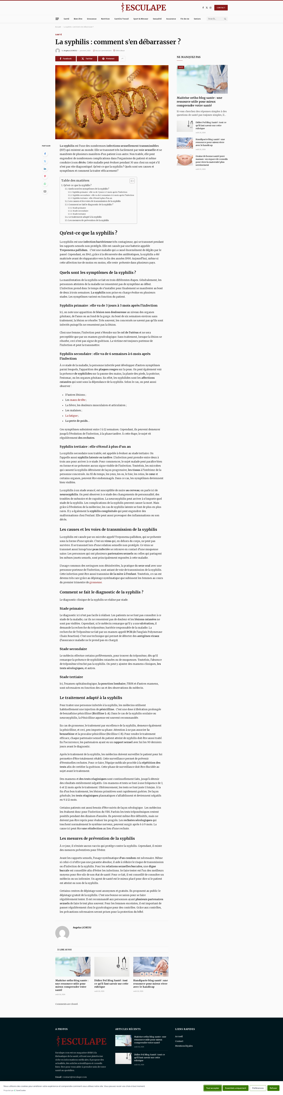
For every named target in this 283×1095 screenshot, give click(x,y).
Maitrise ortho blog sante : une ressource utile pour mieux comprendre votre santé (71, 985)
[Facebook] (45, 154)
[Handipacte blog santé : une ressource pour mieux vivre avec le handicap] (150, 967)
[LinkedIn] (45, 169)
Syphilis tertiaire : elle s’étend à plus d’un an (93, 198)
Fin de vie (185, 18)
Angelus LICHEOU (70, 50)
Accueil (58, 27)
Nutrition (105, 18)
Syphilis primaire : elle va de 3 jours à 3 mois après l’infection (99, 192)
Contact (179, 1041)
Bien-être (78, 18)
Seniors (197, 18)
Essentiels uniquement (235, 1088)
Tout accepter (212, 1088)
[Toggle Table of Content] (130, 180)
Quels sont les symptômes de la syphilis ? (89, 189)
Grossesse (91, 18)
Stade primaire (79, 208)
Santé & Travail (121, 18)
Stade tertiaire (79, 214)
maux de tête (78, 400)
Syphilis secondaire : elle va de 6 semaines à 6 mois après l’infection (103, 195)
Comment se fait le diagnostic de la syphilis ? (90, 204)
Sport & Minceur (140, 18)
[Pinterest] (45, 176)
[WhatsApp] (45, 184)
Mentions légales (184, 1046)
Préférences (258, 1088)
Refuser (273, 1088)
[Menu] (57, 19)
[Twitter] (45, 161)
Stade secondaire (80, 211)
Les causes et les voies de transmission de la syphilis (94, 201)
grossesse (95, 582)
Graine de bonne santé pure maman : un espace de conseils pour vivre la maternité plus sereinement (212, 160)
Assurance (171, 18)
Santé (66, 18)
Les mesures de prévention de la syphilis (88, 220)
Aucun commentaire (103, 50)
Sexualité (157, 18)
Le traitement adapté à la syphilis (85, 217)
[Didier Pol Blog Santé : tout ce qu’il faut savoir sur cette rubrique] (112, 967)
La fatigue (71, 415)
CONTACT (221, 7)
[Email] (45, 191)
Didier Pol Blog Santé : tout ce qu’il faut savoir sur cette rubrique (111, 983)
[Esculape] (143, 7)
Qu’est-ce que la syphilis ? (77, 185)
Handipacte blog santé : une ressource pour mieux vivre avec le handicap (150, 983)
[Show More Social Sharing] (122, 58)
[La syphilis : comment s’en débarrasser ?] (111, 102)
